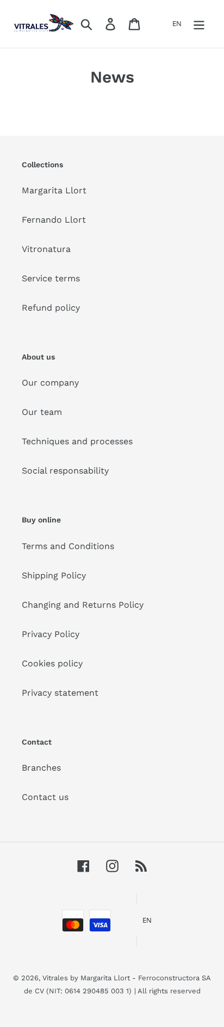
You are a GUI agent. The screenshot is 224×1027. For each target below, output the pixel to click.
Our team (42, 412)
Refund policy (51, 308)
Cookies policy (52, 663)
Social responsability (65, 470)
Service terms (51, 278)
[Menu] (199, 24)
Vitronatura (46, 249)
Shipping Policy (54, 575)
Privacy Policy (50, 634)
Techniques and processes (77, 441)
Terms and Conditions (68, 546)
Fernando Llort (54, 220)
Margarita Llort (54, 190)
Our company (50, 382)
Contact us (45, 797)
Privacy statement (60, 693)
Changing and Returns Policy (83, 605)
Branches (41, 768)
